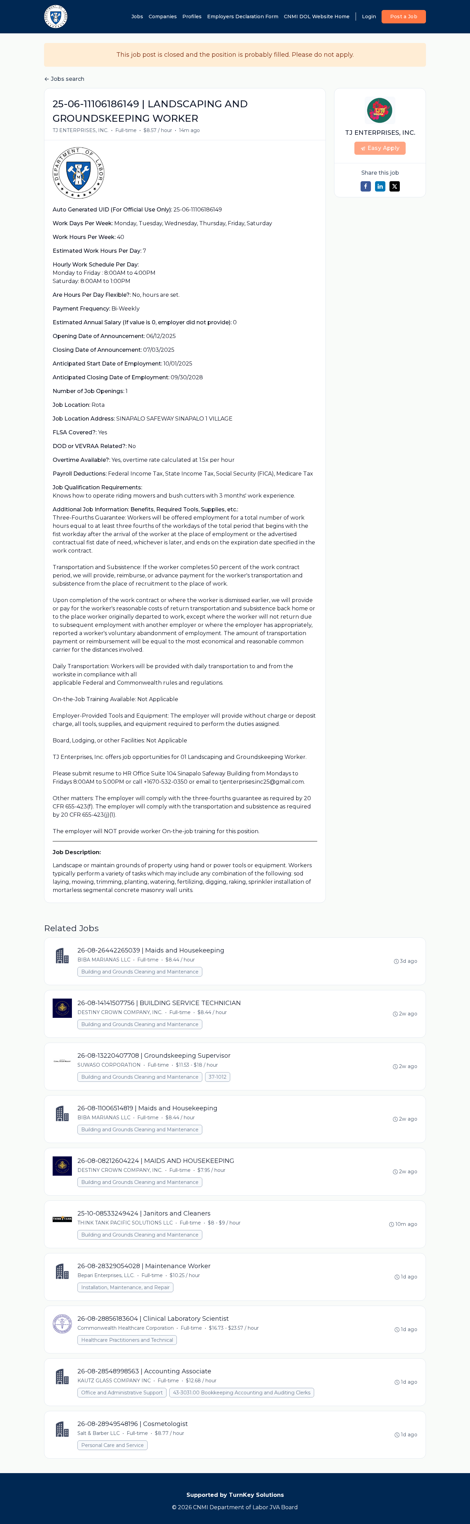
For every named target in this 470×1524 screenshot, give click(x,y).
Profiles (192, 16)
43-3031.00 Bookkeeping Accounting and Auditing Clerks (241, 1393)
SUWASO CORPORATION (109, 1065)
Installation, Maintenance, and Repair (125, 1287)
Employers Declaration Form (242, 16)
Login (369, 16)
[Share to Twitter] (394, 186)
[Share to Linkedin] (380, 186)
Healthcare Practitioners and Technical (127, 1340)
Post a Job (404, 16)
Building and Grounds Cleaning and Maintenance (140, 972)
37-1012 (217, 1077)
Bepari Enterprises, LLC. (106, 1275)
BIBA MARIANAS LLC (103, 960)
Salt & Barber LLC (98, 1433)
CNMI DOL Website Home (317, 16)
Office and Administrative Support (122, 1393)
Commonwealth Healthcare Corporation (125, 1328)
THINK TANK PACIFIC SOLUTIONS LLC (125, 1223)
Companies (163, 16)
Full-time (126, 130)
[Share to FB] (366, 186)
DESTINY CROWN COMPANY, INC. (119, 1012)
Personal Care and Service (112, 1445)
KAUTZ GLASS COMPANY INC (114, 1381)
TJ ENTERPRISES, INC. (80, 130)
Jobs (137, 16)
